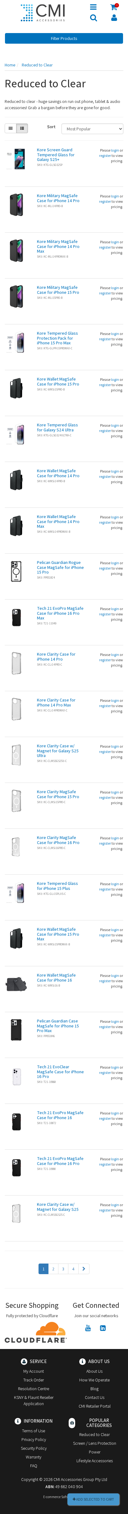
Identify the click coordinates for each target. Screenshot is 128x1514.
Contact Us (94, 1397)
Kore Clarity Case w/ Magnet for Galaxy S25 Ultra (58, 750)
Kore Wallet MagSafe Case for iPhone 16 (56, 977)
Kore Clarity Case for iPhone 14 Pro (56, 656)
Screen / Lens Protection (94, 1443)
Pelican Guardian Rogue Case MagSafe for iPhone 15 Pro (60, 567)
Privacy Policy (33, 1439)
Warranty (33, 1457)
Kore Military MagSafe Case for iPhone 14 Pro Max (58, 246)
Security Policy (34, 1448)
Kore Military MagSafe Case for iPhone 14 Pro (58, 198)
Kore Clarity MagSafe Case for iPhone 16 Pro (58, 840)
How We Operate (94, 1380)
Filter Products (64, 38)
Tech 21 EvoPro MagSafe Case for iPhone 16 (60, 1115)
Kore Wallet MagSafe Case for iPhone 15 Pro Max (58, 934)
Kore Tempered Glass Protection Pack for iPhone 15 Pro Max (57, 338)
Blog (94, 1388)
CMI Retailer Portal (95, 1406)
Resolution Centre (33, 1388)
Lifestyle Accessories (94, 1460)
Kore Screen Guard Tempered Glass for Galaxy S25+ (56, 154)
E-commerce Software (58, 1497)
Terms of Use (33, 1431)
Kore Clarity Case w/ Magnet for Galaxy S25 (58, 1206)
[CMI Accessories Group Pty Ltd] (43, 12)
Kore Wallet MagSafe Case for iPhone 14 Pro (58, 473)
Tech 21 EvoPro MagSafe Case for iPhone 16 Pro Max (60, 613)
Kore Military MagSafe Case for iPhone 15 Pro (58, 289)
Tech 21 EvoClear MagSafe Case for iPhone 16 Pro (60, 1071)
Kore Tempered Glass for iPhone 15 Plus (57, 886)
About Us (94, 1371)
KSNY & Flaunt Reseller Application (33, 1400)
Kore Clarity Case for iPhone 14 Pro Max (56, 702)
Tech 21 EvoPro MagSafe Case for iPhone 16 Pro (60, 1161)
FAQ (33, 1465)
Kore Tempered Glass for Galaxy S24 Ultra (57, 427)
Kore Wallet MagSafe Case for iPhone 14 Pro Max (58, 521)
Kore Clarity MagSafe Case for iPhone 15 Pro (58, 794)
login (115, 150)
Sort (51, 126)
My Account (33, 1371)
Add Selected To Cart (94, 1499)
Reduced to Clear (94, 1434)
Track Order (33, 1380)
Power (94, 1452)
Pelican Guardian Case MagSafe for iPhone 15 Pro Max (58, 1025)
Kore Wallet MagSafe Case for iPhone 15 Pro (58, 381)
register (105, 155)
